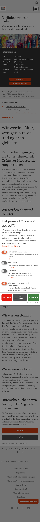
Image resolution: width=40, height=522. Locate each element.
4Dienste (11, 258)
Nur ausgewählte (20, 297)
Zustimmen (33, 297)
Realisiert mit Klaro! (32, 303)
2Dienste (11, 267)
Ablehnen (7, 297)
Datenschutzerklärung (10, 245)
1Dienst (11, 277)
